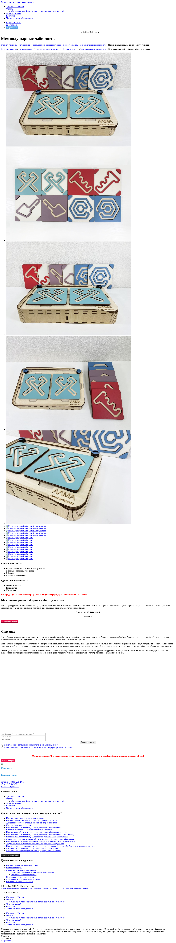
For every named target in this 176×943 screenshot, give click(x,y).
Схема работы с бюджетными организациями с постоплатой (38, 11)
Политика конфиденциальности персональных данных (25, 888)
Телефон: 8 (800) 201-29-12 (12, 782)
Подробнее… (7, 941)
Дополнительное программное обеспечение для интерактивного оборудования (41, 839)
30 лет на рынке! (13, 13)
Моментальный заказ (10, 855)
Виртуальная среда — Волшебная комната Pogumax (29, 830)
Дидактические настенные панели (21, 870)
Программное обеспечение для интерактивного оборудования (33, 827)
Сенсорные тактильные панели (20, 877)
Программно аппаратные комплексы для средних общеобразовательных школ (40, 841)
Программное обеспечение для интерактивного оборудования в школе (37, 832)
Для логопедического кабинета (19, 825)
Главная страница (9, 45)
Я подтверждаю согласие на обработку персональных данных (31, 745)
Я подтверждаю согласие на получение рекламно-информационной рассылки (38, 747)
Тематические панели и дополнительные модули (32, 872)
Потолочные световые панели (19, 882)
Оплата (9, 9)
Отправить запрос (9, 621)
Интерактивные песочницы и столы (22, 865)
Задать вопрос (8, 761)
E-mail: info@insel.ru (10, 786)
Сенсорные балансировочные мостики (23, 879)
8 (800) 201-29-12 (13, 22)
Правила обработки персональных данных (70, 888)
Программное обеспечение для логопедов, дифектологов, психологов (37, 837)
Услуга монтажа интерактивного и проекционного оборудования (35, 844)
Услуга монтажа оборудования (19, 18)
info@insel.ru (11, 25)
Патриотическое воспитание (23, 875)
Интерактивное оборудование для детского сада (40, 45)
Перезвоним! (12, 28)
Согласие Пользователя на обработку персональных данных (32, 848)
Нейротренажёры (70, 45)
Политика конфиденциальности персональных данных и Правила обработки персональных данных (50, 846)
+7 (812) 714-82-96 (9, 784)
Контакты (10, 16)
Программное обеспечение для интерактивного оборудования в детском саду (40, 834)
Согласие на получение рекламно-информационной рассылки (33, 851)
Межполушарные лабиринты (93, 45)
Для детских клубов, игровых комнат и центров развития (31, 823)
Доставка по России (15, 6)
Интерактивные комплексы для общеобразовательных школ (32, 820)
